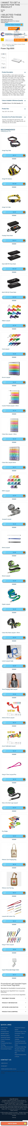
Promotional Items (5, 1031)
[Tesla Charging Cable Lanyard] (14, 680)
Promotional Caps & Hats (20, 1031)
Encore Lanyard (6, 377)
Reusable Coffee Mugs (20, 1048)
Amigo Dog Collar (6, 150)
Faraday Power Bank (7, 235)
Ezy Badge (5, 831)
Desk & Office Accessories (7, 1047)
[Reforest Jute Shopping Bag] (14, 850)
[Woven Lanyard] (14, 567)
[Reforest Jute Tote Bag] (14, 879)
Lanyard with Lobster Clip (8, 916)
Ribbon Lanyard (6, 320)
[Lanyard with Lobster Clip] (14, 907)
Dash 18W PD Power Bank (9, 264)
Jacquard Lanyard (6, 519)
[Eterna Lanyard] (14, 538)
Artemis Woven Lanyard (8, 717)
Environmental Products (6, 1048)
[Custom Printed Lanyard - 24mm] (14, 397)
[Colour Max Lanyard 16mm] (14, 453)
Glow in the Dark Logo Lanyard (10, 803)
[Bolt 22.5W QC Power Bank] (14, 283)
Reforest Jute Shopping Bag (9, 859)
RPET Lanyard (6, 490)
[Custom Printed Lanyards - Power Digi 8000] (3, 57)
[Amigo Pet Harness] (14, 170)
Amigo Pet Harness (7, 178)
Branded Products (5, 1033)
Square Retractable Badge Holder (10, 969)
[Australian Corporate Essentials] (11, 34)
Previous (3, 54)
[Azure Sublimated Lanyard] (14, 737)
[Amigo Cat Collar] (14, 198)
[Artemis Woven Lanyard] (14, 709)
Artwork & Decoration (10, 1007)
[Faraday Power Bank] (14, 226)
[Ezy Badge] (14, 822)
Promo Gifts (3, 1029)
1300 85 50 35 (4, 1063)
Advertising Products (5, 1037)
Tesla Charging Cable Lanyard (9, 689)
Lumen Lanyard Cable (7, 661)
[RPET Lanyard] (14, 482)
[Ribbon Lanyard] (14, 312)
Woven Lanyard (6, 576)
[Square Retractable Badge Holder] (14, 962)
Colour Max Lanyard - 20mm (9, 434)
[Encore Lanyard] (14, 368)
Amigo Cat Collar (6, 207)
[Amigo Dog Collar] (14, 141)
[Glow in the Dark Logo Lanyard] (14, 794)
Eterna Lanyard (6, 547)
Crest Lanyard (5, 349)
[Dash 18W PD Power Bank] (14, 255)
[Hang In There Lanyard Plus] (14, 765)
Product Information (9, 1002)
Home (3, 44)
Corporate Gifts (4, 1027)
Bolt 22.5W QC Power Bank (9, 292)
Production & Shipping (10, 1011)
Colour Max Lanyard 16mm (9, 462)
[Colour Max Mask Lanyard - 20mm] (14, 624)
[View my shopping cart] (21, 30)
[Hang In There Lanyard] (14, 936)
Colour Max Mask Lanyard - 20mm (11, 632)
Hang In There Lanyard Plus (9, 774)
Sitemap (14, 1117)
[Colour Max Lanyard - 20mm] (14, 425)
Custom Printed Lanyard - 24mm (10, 405)
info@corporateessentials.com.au (8, 1069)
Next (3, 67)
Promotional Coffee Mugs (20, 1047)
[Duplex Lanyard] (14, 595)
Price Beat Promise (8, 998)
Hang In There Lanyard (8, 944)
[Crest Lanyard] (14, 340)
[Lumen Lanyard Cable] (14, 652)
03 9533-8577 (4, 1066)
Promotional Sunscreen (20, 1041)
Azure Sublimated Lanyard (8, 746)
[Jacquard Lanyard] (14, 510)
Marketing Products (5, 1035)
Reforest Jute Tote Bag (8, 888)
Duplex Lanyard (6, 604)
